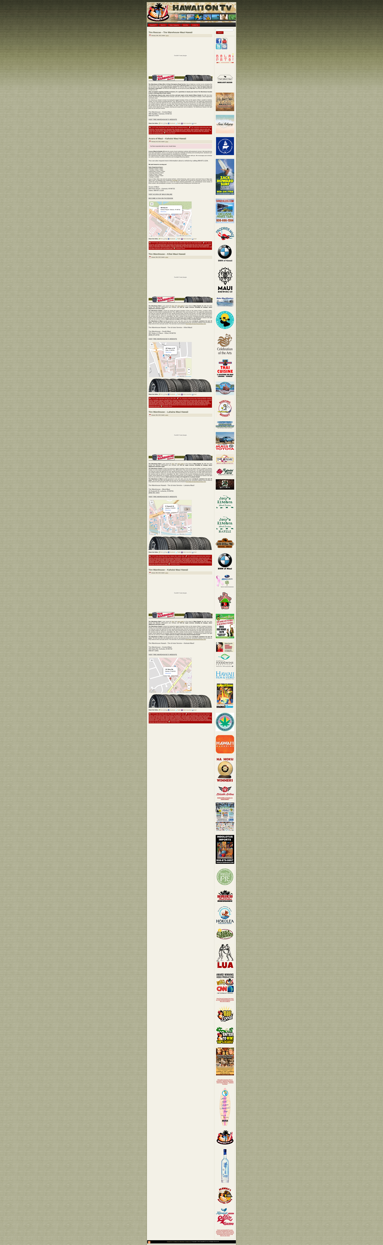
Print (161, 123)
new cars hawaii (188, 246)
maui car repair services (185, 401)
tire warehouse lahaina (162, 404)
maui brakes (187, 129)
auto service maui (199, 244)
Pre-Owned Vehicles (197, 242)
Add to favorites (187, 123)
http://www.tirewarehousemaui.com (196, 324)
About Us (176, 1241)
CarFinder (175, 180)
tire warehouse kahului (185, 131)
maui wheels (161, 403)
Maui (176, 127)
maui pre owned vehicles (177, 246)
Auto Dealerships (163, 242)
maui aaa (161, 399)
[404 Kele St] (170, 217)
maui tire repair (189, 130)
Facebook (172, 123)
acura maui (176, 244)
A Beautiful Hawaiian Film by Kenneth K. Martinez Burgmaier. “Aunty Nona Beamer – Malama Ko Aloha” (225, 1082)
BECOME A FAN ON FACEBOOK (161, 198)
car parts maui (156, 245)
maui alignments (168, 399)
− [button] (189, 232)
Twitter (179, 123)
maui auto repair (170, 129)
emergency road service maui (201, 127)
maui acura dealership (203, 245)
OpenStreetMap (188, 235)
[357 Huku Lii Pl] (170, 358)
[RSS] (149, 1242)
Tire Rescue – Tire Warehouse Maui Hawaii (170, 32)
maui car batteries (195, 129)
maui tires (206, 130)
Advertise (182, 1241)
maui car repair (203, 129)
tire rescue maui (157, 131)
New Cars (188, 242)
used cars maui (158, 248)
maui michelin (152, 402)
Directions (163, 211)
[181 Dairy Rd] (170, 679)
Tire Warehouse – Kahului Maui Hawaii (168, 570)
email (194, 123)
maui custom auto (195, 401)
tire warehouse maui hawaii (185, 404)
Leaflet (178, 235)
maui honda (157, 246)
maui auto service (179, 129)
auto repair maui (190, 244)
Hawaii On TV (170, 1241)
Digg (166, 123)
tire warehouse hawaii (174, 131)
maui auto (174, 399)
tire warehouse (164, 131)
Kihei (171, 398)
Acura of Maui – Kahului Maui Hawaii (167, 138)
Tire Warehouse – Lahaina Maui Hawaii (168, 412)
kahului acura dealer (165, 245)
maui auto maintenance (160, 129)
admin (167, 35)
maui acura (195, 245)
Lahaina (179, 556)
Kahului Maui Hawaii (187, 245)
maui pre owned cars (165, 246)
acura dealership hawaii (160, 244)
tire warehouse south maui (199, 404)
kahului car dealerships (176, 245)
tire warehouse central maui (179, 403)
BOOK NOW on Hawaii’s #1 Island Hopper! (225, 798)
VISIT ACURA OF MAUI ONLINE (160, 194)
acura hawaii (170, 244)
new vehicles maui (204, 246)
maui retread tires (168, 130)
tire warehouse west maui (161, 564)
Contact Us (188, 1241)
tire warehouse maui (158, 132)
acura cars (151, 244)
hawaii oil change (158, 557)
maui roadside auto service (179, 130)
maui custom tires (204, 401)
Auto (157, 127)
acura (209, 242)
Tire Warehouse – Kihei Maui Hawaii (167, 254)
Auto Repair (161, 127)
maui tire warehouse (199, 130)
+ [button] (189, 229)
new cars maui (195, 246)
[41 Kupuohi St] (170, 515)
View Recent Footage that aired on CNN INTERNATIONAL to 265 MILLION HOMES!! (225, 1000)
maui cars (151, 246)
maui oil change (159, 130)
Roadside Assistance (182, 127)
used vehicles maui (167, 248)
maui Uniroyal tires (153, 403)
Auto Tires (167, 127)
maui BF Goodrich (158, 401)
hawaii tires (155, 399)
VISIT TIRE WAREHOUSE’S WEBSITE (163, 119)
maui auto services (160, 559)
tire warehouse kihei (196, 131)
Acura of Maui (182, 244)
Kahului (172, 127)
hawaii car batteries (201, 398)
